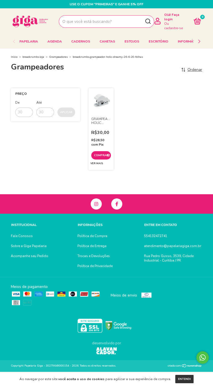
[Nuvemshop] (185, 366)
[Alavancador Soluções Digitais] (106, 351)
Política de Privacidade (95, 266)
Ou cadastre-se (173, 25)
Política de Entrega (91, 246)
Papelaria (28, 41)
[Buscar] (147, 21)
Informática (189, 41)
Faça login (171, 17)
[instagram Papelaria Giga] (96, 204)
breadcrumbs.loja (33, 57)
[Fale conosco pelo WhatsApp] (202, 357)
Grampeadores (58, 57)
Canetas (107, 41)
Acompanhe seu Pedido (29, 256)
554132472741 (155, 236)
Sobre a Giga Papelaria (29, 246)
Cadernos (80, 41)
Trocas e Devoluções (93, 256)
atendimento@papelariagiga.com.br (172, 246)
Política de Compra (92, 236)
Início (14, 57)
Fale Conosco (22, 236)
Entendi (184, 379)
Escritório (158, 41)
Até (39, 102)
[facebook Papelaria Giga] (116, 204)
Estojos (132, 41)
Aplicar (66, 112)
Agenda (54, 41)
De (17, 102)
